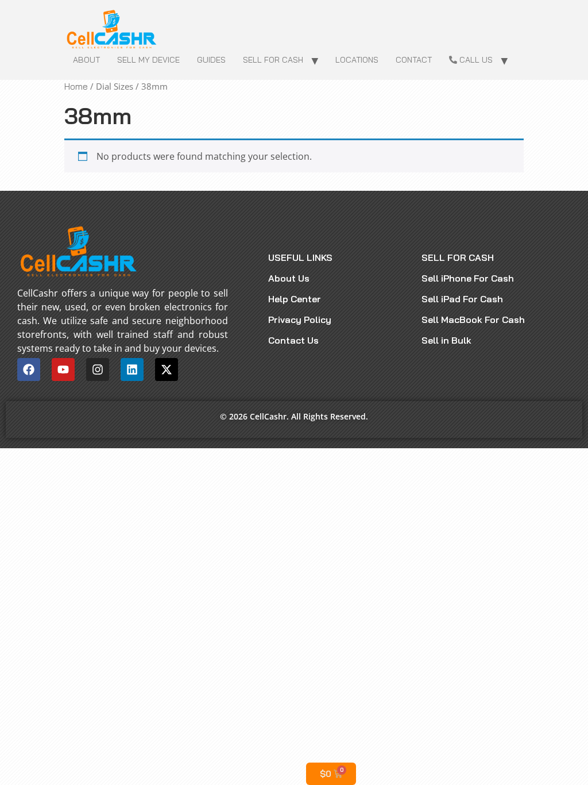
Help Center (294, 299)
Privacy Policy (299, 319)
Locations (356, 60)
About (86, 60)
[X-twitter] (166, 369)
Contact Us (293, 340)
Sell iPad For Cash (462, 299)
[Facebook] (28, 369)
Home (76, 86)
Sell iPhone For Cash (467, 278)
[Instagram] (97, 369)
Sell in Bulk (446, 340)
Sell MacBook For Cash (473, 319)
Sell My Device (148, 60)
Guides (211, 60)
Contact (414, 60)
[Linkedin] (132, 369)
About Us (289, 278)
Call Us (475, 60)
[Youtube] (63, 369)
